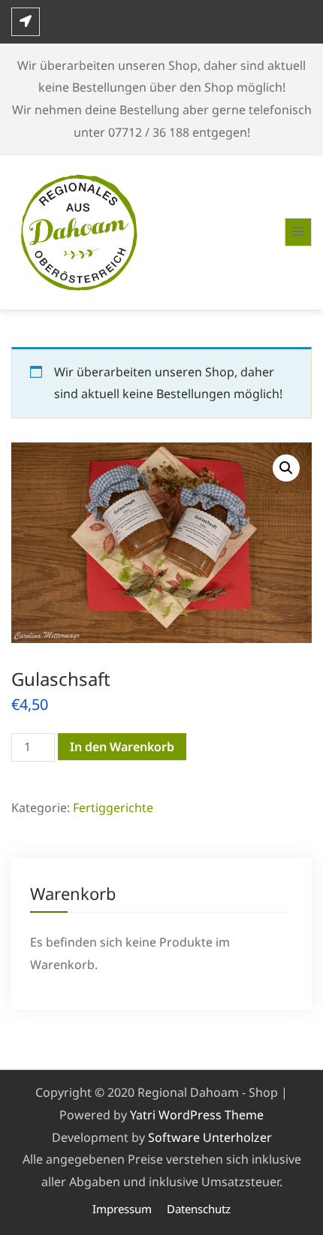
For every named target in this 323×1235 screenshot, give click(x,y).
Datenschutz (199, 1208)
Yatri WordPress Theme (197, 1115)
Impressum (122, 1208)
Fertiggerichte (113, 807)
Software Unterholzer (210, 1137)
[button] (286, 468)
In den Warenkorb (122, 746)
